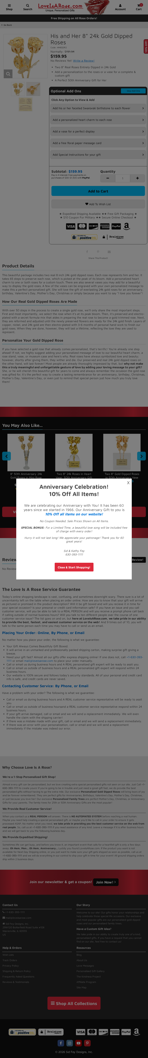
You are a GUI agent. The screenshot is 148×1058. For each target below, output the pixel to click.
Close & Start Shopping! (74, 567)
